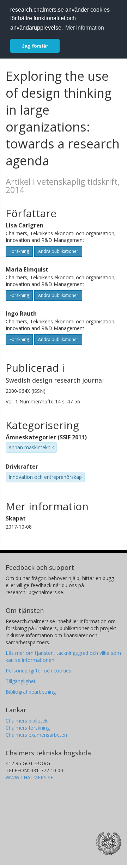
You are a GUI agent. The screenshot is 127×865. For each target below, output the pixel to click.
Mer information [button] (84, 28)
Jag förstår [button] (35, 46)
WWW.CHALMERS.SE (29, 777)
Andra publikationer (58, 251)
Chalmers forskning (28, 727)
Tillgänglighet (21, 681)
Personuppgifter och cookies (38, 670)
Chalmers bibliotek (27, 720)
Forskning (19, 251)
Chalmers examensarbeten (36, 734)
